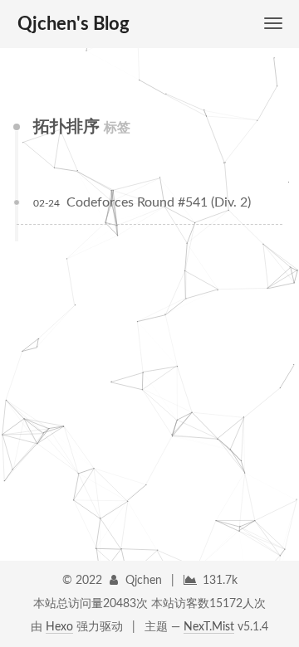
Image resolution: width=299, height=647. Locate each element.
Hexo (59, 627)
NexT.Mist (209, 627)
